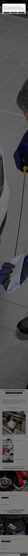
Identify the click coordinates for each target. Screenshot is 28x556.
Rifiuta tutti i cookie (14, 12)
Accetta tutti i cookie (6, 12)
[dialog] (14, 278)
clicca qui (23, 9)
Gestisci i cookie (21, 12)
